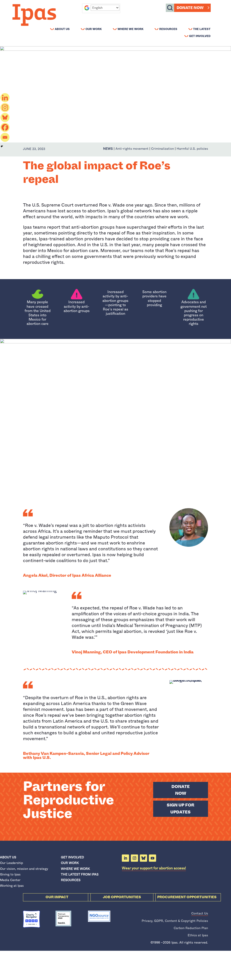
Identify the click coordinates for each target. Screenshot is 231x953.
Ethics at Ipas (198, 935)
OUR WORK (70, 863)
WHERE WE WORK (75, 868)
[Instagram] (4, 107)
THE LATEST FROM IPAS (80, 874)
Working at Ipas (12, 885)
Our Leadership (11, 863)
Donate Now (190, 7)
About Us (62, 29)
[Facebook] (4, 127)
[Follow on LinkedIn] (125, 858)
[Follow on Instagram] (134, 858)
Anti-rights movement (132, 148)
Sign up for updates (180, 808)
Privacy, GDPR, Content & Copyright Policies (175, 921)
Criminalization (162, 148)
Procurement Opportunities (187, 897)
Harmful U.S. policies (192, 148)
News (108, 148)
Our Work (93, 29)
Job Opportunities (122, 897)
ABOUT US (8, 857)
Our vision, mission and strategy (24, 868)
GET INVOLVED (72, 857)
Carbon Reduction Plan (191, 928)
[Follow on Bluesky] (143, 858)
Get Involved (199, 36)
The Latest (201, 29)
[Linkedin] (4, 97)
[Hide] (2, 146)
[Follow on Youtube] (152, 858)
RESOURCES (71, 880)
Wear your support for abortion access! (154, 868)
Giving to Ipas (10, 874)
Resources (168, 29)
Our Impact (57, 897)
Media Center (10, 880)
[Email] (4, 137)
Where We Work (130, 29)
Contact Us (199, 913)
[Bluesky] (4, 117)
